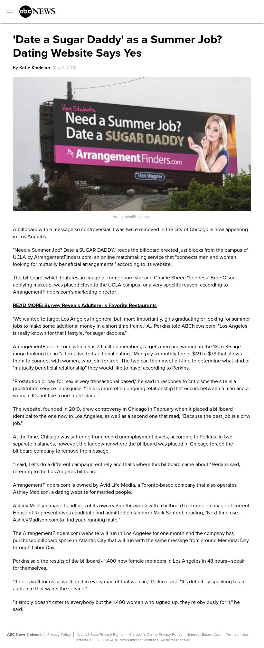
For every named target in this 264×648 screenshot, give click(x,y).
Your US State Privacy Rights (100, 634)
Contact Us (82, 640)
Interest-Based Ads (204, 634)
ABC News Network (24, 634)
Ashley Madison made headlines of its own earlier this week (80, 505)
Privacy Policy (59, 634)
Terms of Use (237, 634)
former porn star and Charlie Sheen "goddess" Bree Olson (171, 278)
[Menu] (8, 8)
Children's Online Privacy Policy (155, 634)
